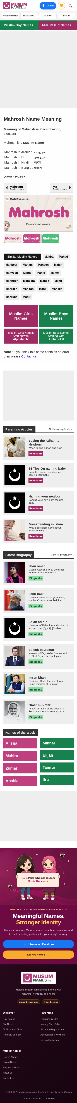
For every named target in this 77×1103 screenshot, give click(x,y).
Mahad (63, 256)
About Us (8, 1072)
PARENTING (29, 16)
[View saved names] (61, 5)
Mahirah (28, 288)
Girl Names (9, 1024)
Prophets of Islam (12, 1034)
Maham (28, 264)
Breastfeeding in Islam (52, 1029)
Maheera (29, 280)
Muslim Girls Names (21, 316)
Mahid (41, 272)
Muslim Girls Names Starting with (21, 336)
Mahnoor (12, 280)
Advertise (50, 1098)
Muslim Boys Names (56, 316)
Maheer (57, 288)
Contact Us (9, 1078)
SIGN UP (48, 16)
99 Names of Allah (12, 1029)
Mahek (44, 280)
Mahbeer (11, 264)
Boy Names (9, 1019)
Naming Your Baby (50, 1024)
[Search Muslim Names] (70, 5)
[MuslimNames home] (38, 978)
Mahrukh (12, 296)
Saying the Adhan (49, 1040)
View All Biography (61, 554)
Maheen (43, 264)
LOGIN (66, 16)
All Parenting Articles (60, 429)
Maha (42, 288)
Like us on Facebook (41, 944)
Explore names (38, 955)
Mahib (27, 272)
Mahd (58, 280)
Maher (54, 272)
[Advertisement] (38, 69)
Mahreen (11, 288)
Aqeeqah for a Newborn (52, 1034)
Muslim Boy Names (18, 25)
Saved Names (10, 1062)
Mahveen (12, 272)
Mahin (58, 264)
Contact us (29, 356)
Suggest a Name (11, 1067)
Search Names (10, 1057)
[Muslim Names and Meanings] (15, 5)
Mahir (26, 296)
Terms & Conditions (32, 1098)
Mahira (49, 256)
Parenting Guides (49, 1019)
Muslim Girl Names (56, 25)
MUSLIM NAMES (10, 16)
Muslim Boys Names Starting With (56, 336)
